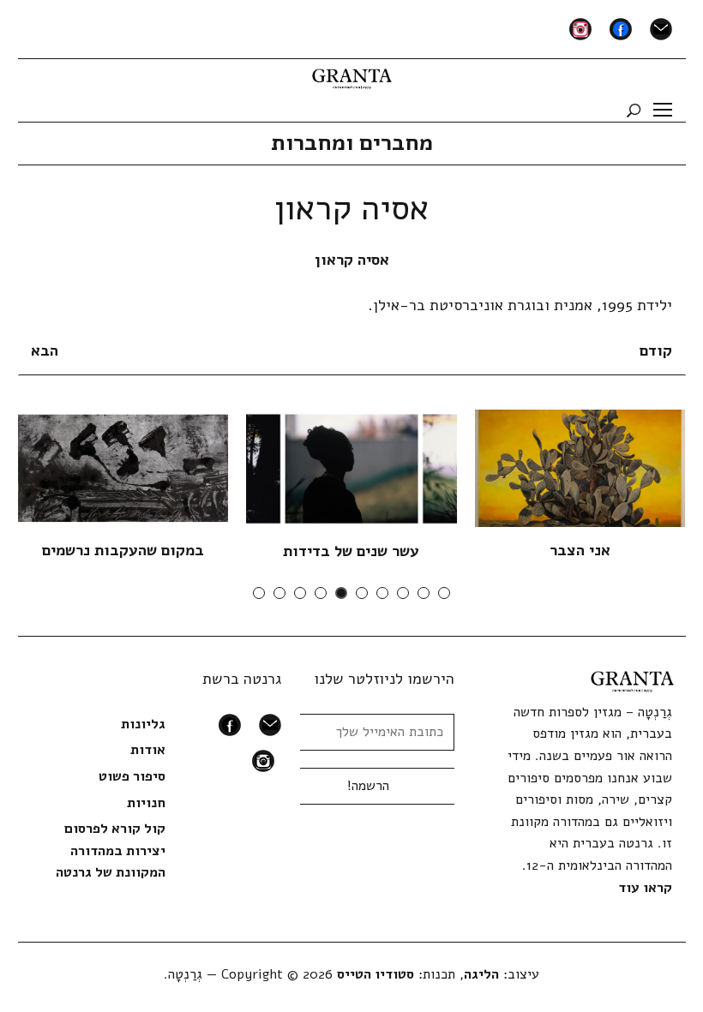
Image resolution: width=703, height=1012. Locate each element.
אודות (147, 749)
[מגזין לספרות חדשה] (352, 73)
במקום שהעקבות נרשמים (123, 550)
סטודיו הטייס (375, 974)
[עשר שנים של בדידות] (351, 467)
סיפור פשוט (132, 776)
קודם (656, 350)
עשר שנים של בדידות (351, 551)
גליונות (143, 724)
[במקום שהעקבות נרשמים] (122, 467)
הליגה (481, 974)
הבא (44, 350)
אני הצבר (580, 550)
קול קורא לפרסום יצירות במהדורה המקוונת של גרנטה (110, 850)
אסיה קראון (352, 259)
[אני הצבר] (580, 467)
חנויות (146, 802)
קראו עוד (645, 887)
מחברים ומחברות (352, 143)
